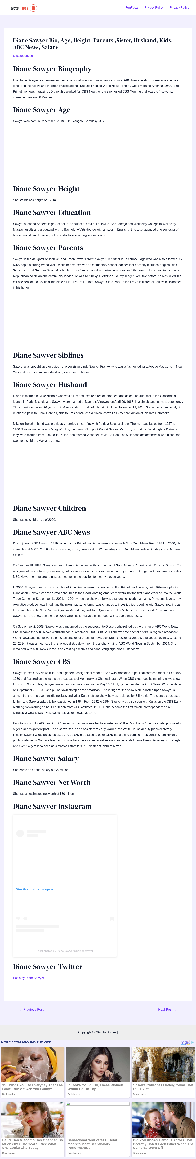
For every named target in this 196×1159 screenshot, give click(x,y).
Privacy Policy (154, 7)
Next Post (167, 1009)
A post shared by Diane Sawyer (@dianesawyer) (65, 950)
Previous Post (31, 1009)
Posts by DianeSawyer (28, 978)
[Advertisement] (98, 156)
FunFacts (131, 7)
